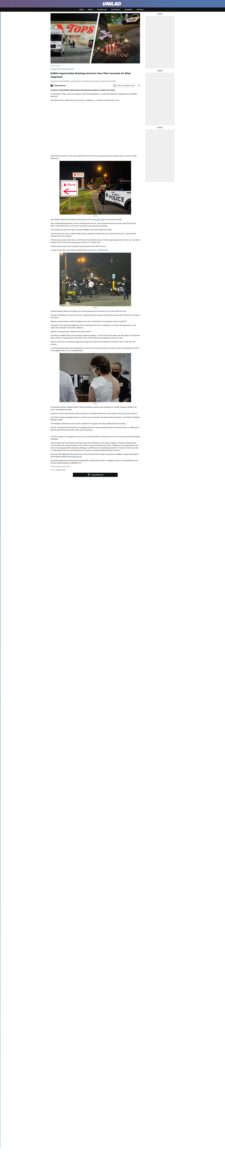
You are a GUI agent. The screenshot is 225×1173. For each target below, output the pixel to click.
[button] (139, 86)
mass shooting (101, 156)
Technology (102, 10)
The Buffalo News (98, 219)
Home (53, 66)
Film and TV (115, 10)
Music (90, 10)
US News (58, 470)
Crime (63, 470)
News (81, 10)
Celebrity (128, 10)
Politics (140, 10)
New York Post (125, 413)
